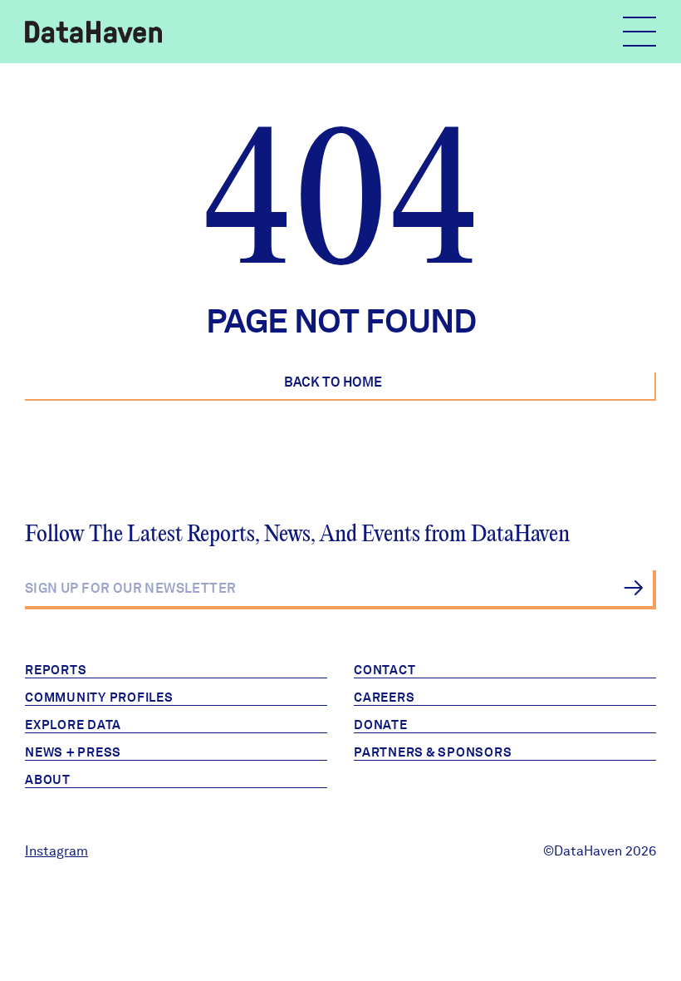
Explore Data (73, 724)
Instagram (56, 851)
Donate (381, 724)
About (48, 779)
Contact (384, 670)
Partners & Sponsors (433, 752)
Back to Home (333, 382)
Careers (384, 697)
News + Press (73, 752)
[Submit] (633, 587)
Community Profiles (99, 697)
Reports (55, 670)
